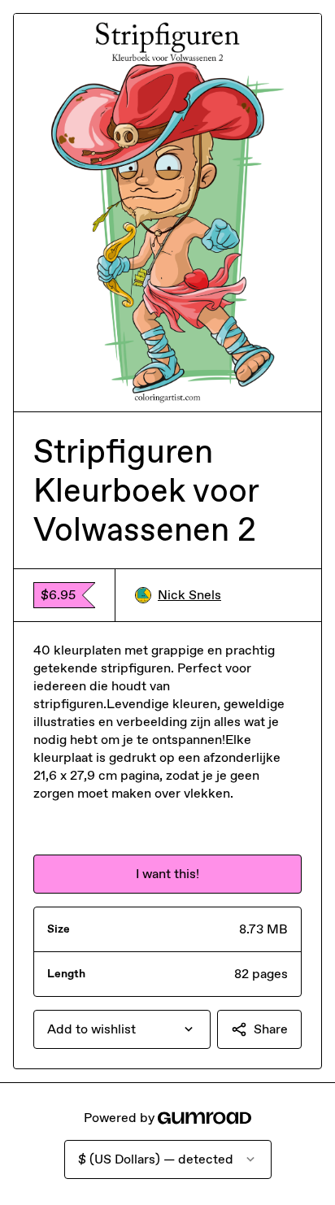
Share (271, 1029)
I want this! (167, 873)
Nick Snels (189, 594)
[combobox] (122, 1029)
